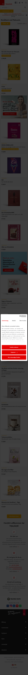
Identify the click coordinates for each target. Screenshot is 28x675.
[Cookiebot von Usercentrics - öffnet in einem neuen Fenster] (19, 316)
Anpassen (13, 352)
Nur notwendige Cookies (14, 357)
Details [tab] (14, 320)
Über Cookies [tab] (23, 320)
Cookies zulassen (14, 347)
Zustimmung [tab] (5, 320)
